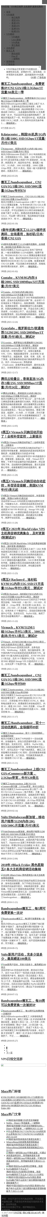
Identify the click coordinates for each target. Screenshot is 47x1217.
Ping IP (14, 56)
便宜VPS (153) (23, 1100)
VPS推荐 (10, 15)
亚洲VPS (15, 28)
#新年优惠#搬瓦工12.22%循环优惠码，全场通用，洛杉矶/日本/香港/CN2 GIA (23, 234)
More (4, 1091)
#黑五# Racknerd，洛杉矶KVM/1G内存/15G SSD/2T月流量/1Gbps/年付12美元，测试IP (22, 584)
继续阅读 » (11, 123)
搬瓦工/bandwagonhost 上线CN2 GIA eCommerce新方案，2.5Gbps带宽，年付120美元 (23, 773)
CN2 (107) (9, 1103)
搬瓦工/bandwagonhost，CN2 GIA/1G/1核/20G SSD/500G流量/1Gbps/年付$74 (21, 186)
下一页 (9, 1053)
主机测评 (10, 48)
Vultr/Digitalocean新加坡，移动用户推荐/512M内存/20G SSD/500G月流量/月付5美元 (23, 821)
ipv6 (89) (31, 1103)
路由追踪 (15, 53)
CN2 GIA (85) (30, 1105)
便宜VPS (15, 20)
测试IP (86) (19, 1105)
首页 (8, 12)
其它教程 (15, 45)
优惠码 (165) (11, 1100)
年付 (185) (15, 1097)
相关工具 (10, 51)
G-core (30, 1210)
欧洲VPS (15, 31)
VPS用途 (15, 42)
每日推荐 (15, 17)
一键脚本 (15, 59)
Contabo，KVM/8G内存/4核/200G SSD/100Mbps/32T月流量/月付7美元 (22, 282)
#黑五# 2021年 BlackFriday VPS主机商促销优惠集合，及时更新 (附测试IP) (23, 533)
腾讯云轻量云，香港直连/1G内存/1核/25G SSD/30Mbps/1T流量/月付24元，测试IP (22, 383)
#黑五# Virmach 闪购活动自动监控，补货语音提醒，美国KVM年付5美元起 (23, 485)
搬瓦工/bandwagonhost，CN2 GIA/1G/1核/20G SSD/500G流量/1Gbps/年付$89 (21, 679)
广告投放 (10, 64)
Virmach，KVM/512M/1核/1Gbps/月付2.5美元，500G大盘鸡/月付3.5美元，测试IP (23, 632)
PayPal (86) (9, 1105)
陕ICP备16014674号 (32, 1213)
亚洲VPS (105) (21, 1103)
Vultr (25, 1210)
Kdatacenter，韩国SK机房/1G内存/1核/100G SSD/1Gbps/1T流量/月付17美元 (23, 138)
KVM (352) (6, 1097)
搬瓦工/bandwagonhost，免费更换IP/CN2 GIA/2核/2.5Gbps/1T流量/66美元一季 (23, 88)
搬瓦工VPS (17, 1210)
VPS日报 (17, 1213)
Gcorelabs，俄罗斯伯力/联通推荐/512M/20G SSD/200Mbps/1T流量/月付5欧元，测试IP (22, 332)
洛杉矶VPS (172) (27, 1097)
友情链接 (10, 61)
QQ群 (33, 77)
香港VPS (15, 23)
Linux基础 (16, 40)
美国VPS (15, 26)
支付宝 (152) (35, 1100)
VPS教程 (10, 34)
